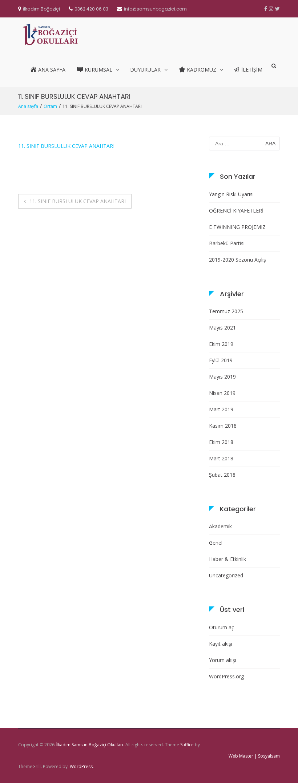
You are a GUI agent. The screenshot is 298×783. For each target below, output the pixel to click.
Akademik (220, 526)
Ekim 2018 (221, 442)
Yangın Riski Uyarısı (231, 194)
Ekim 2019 (221, 343)
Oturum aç (221, 627)
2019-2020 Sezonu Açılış (237, 259)
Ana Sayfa (51, 69)
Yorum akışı (222, 660)
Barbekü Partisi (227, 243)
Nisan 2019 (222, 393)
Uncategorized (226, 575)
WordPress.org (226, 676)
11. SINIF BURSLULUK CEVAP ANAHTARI (66, 145)
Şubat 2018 (222, 474)
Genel (215, 542)
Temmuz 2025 (226, 311)
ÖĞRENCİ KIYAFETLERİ (236, 210)
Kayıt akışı (220, 643)
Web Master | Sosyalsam (254, 756)
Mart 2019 (221, 409)
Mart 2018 (221, 458)
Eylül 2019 (221, 360)
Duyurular (145, 69)
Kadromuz (201, 69)
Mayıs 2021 (222, 327)
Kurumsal (98, 69)
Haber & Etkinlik (227, 559)
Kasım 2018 (223, 425)
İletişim (251, 69)
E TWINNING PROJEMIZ (237, 226)
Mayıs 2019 (222, 376)
